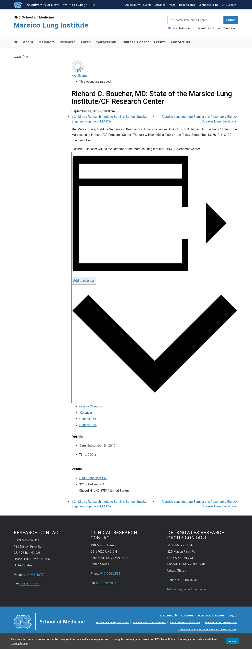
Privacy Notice (19, 643)
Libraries (160, 4)
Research (68, 42)
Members (47, 42)
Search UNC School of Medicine (216, 28)
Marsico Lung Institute (51, 25)
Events (147, 4)
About (28, 42)
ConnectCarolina (208, 4)
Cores (86, 42)
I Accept (232, 641)
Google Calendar (90, 406)
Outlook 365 (87, 419)
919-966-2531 (110, 573)
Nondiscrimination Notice (185, 622)
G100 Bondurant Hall (93, 478)
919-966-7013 (106, 583)
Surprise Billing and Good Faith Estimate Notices (207, 629)
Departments (187, 4)
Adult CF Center (135, 42)
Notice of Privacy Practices (112, 622)
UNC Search (229, 4)
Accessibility (132, 4)
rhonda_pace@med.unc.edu (190, 589)
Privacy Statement (210, 615)
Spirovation (106, 42)
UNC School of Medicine (34, 17)
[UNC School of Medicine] (49, 621)
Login (232, 615)
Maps (172, 4)
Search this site (181, 28)
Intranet (187, 615)
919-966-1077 (33, 575)
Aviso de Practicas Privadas (149, 622)
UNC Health (168, 615)
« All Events (79, 75)
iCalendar (85, 412)
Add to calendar (84, 281)
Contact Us (180, 42)
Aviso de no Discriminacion (221, 622)
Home (15, 42)
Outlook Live (88, 425)
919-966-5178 (29, 584)
